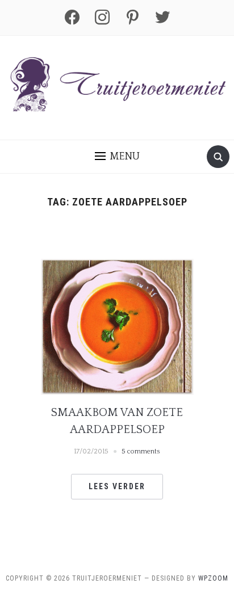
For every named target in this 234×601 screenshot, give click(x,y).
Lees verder (117, 486)
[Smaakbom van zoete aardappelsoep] (117, 326)
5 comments (141, 451)
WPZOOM (213, 578)
